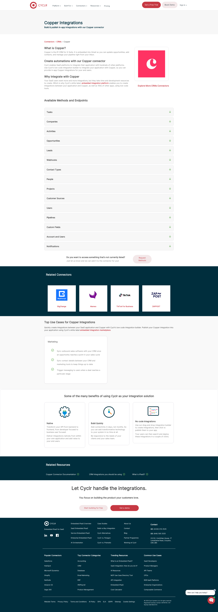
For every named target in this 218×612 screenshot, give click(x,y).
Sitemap (118, 602)
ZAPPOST (156, 306)
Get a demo (125, 508)
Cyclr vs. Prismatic (104, 543)
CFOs (146, 575)
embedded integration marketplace (95, 330)
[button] (183, 1)
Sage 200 (48, 590)
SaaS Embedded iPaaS (79, 528)
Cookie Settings (129, 602)
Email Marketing (83, 575)
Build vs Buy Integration (106, 528)
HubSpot (47, 566)
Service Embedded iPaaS (80, 533)
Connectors (49, 42)
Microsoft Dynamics (51, 570)
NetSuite (47, 580)
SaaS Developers (150, 561)
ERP (79, 580)
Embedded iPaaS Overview (81, 523)
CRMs (58, 42)
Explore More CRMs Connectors (153, 86)
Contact (127, 528)
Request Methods (142, 259)
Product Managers (151, 566)
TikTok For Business (124, 306)
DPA (99, 602)
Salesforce (48, 561)
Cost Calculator (116, 590)
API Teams (148, 570)
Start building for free (93, 508)
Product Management (86, 590)
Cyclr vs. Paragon (104, 538)
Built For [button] (67, 6)
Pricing (107, 6)
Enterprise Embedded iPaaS (81, 538)
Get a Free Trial (151, 5)
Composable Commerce (153, 590)
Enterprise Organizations (153, 585)
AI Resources (115, 570)
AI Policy (92, 602)
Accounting (82, 561)
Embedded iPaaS (117, 585)
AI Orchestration (77, 543)
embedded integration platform (95, 83)
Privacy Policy (63, 602)
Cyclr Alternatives (103, 533)
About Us (127, 523)
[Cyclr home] (38, 5)
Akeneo (93, 306)
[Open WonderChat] (211, 600)
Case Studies (102, 523)
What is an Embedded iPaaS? (122, 561)
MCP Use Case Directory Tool (122, 575)
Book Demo (170, 5)
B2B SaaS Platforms (151, 580)
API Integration (116, 580)
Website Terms (49, 602)
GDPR (110, 602)
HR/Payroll (81, 585)
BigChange (61, 306)
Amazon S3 (48, 585)
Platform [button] (55, 6)
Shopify (47, 575)
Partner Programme (131, 538)
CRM (79, 566)
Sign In (182, 5)
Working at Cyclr (130, 543)
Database (81, 570)
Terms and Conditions (78, 602)
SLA (104, 602)
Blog (125, 533)
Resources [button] (94, 6)
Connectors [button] (80, 6)
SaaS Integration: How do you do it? (124, 566)
